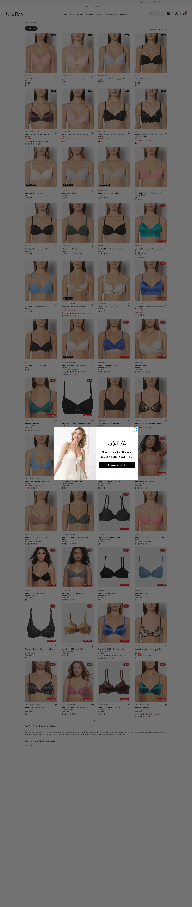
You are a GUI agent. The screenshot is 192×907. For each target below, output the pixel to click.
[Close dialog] (135, 429)
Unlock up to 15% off (116, 464)
